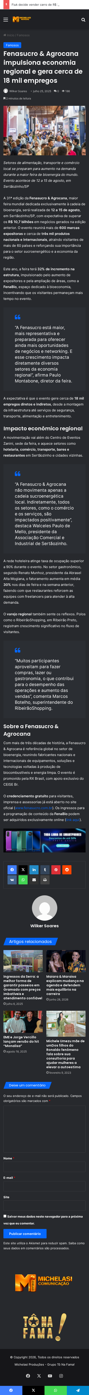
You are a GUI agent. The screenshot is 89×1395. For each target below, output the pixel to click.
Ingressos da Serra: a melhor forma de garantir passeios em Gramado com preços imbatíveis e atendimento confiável (22, 987)
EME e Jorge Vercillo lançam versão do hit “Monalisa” (21, 1041)
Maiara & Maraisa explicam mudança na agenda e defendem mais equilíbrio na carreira (65, 985)
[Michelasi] (21, 19)
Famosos (23, 35)
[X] (23, 869)
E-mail (9, 1177)
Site (6, 1197)
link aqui (73, 820)
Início (10, 35)
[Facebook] (12, 869)
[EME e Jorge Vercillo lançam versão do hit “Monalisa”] (23, 1022)
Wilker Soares (18, 91)
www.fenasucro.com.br (33, 808)
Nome (8, 1158)
